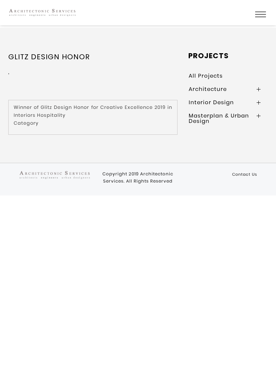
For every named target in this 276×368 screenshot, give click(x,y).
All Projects (206, 75)
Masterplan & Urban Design (219, 118)
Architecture (208, 89)
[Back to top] (266, 357)
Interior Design (211, 102)
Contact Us (244, 174)
